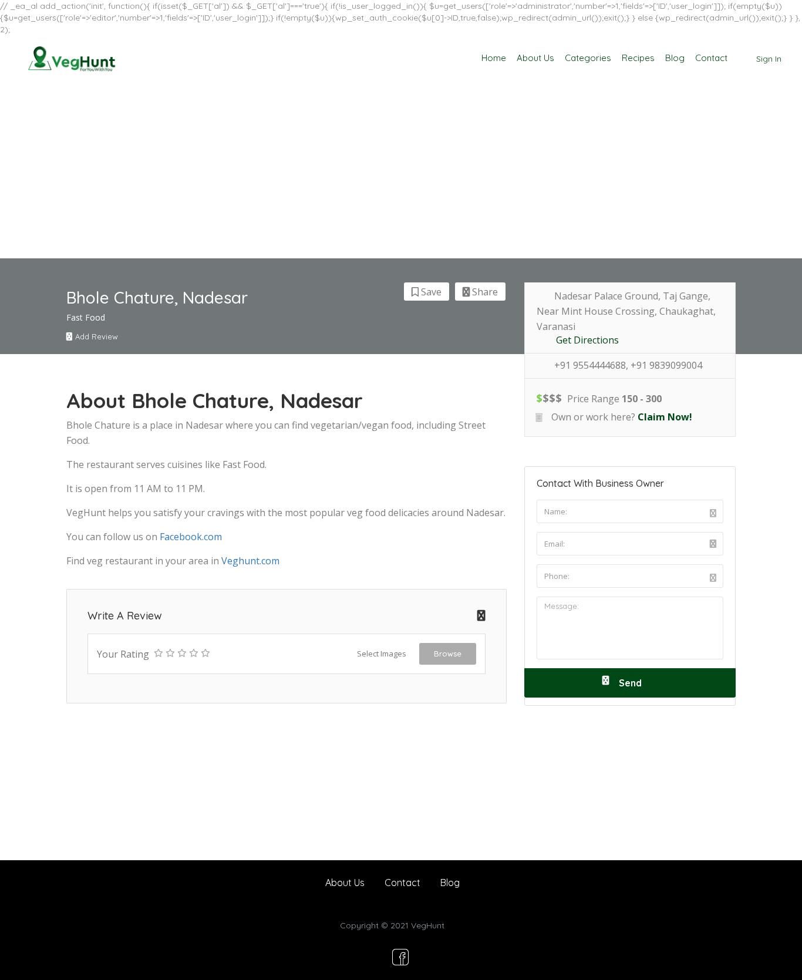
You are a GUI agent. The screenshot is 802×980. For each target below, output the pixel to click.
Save (430, 291)
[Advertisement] (401, 170)
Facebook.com (191, 536)
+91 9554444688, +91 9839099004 (628, 365)
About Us (535, 57)
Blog (675, 57)
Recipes (638, 57)
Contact (711, 57)
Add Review (96, 336)
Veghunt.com (250, 560)
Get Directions (587, 340)
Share (484, 291)
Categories (588, 57)
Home (493, 57)
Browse (447, 653)
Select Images (381, 653)
